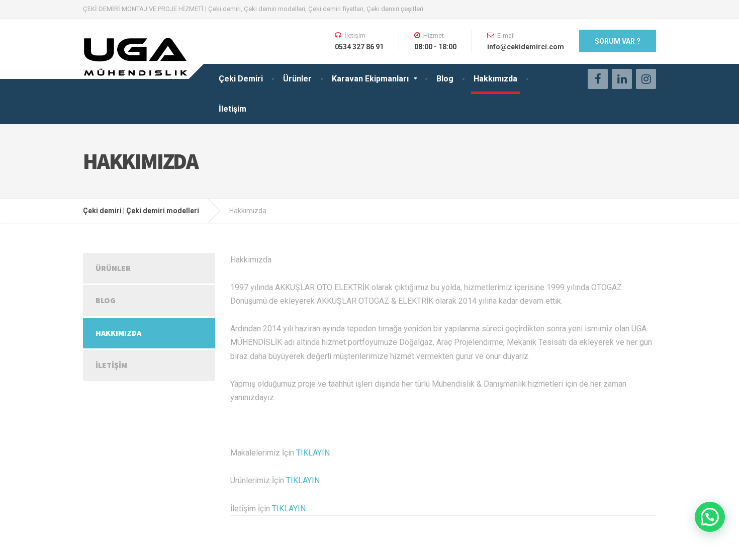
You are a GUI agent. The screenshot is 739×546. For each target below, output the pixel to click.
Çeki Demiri (241, 78)
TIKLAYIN (313, 453)
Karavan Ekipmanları (370, 78)
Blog (444, 78)
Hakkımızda (495, 78)
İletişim (232, 109)
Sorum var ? (617, 41)
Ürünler (297, 78)
